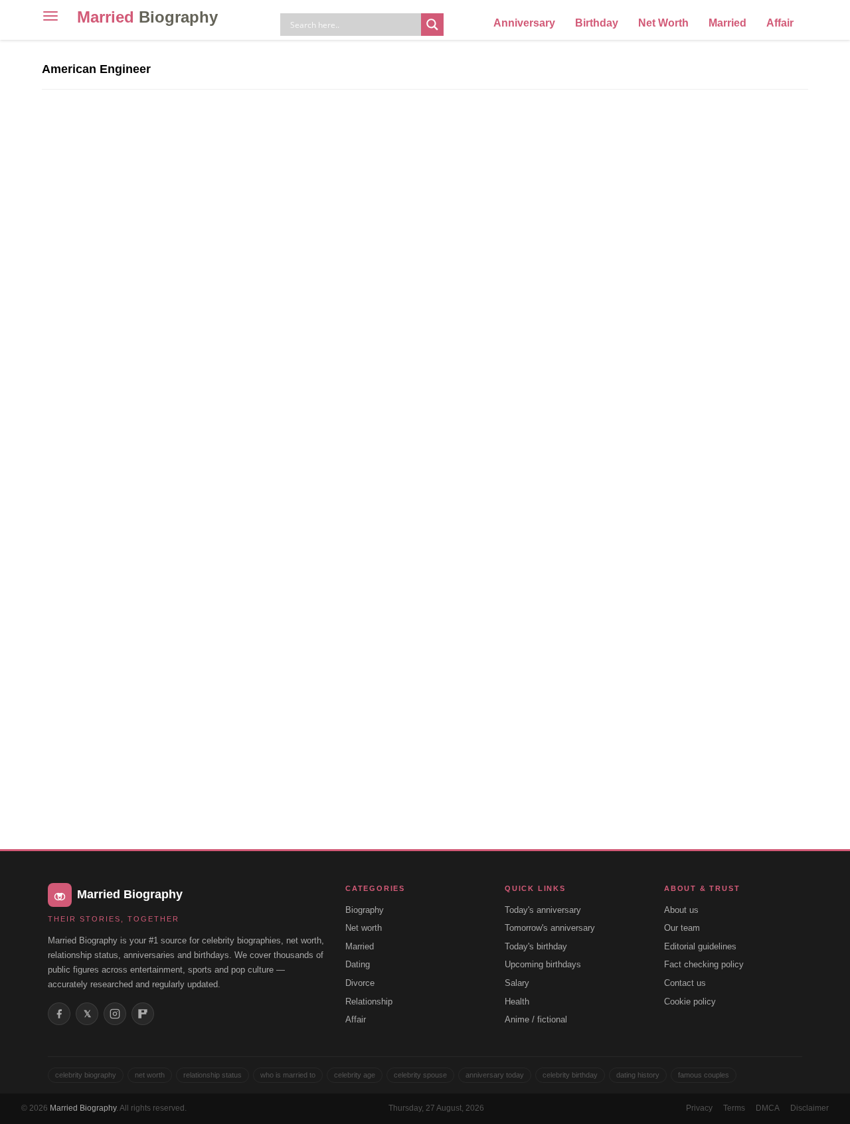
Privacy (699, 1108)
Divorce (360, 983)
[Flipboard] (142, 1014)
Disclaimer (809, 1108)
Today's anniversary (543, 910)
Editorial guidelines (700, 946)
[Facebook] (59, 1014)
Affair (780, 23)
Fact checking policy (704, 964)
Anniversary (524, 23)
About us (681, 910)
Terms (734, 1108)
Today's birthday (536, 946)
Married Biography (83, 1108)
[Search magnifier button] (432, 24)
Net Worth (663, 23)
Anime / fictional (536, 1019)
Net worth (363, 928)
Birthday (596, 23)
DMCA (768, 1108)
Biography (364, 910)
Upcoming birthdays (543, 964)
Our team (682, 928)
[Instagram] (115, 1014)
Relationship (368, 1001)
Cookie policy (690, 1001)
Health (517, 1001)
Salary (517, 983)
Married (147, 17)
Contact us (685, 983)
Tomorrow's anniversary (550, 928)
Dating (357, 964)
